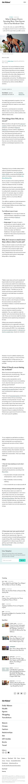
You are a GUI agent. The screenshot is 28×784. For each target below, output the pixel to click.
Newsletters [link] (6, 717)
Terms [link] (3, 760)
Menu (25, 2)
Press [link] (18, 758)
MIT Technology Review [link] (8, 498)
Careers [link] (23, 758)
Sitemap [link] (4, 771)
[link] (6, 2)
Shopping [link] (6, 714)
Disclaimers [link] (5, 763)
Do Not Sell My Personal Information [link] (11, 765)
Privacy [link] (8, 760)
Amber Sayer (10, 61)
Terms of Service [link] (9, 781)
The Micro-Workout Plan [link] (21, 93)
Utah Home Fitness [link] (7, 544)
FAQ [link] (15, 758)
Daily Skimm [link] (7, 706)
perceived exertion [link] (15, 395)
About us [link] (4, 758)
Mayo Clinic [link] (5, 471)
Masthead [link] (10, 758)
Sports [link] (4, 711)
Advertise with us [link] (13, 763)
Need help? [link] (4, 768)
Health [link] (4, 709)
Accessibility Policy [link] (16, 760)
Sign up (22, 560)
